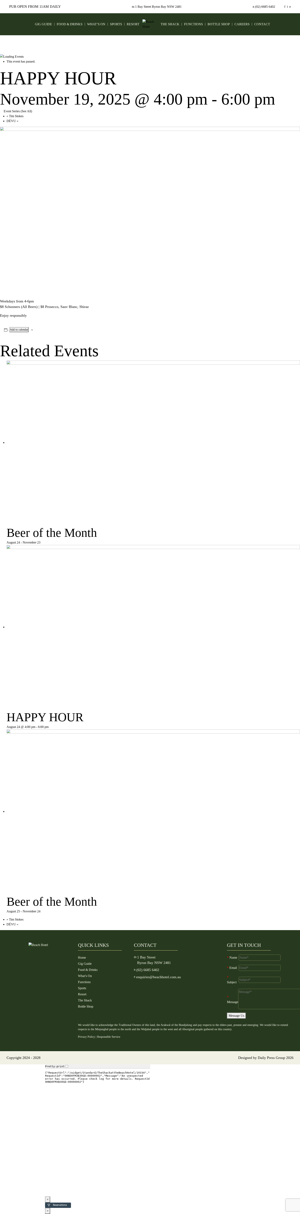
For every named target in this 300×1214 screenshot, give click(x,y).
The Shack (170, 24)
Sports (116, 24)
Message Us (236, 1015)
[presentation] (153, 442)
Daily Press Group (271, 1058)
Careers (242, 24)
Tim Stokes (15, 116)
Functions (193, 24)
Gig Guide (43, 24)
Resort (133, 24)
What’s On (85, 976)
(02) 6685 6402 (264, 6)
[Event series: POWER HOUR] (50, 727)
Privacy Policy (86, 1036)
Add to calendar (19, 329)
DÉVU (12, 121)
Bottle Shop (219, 24)
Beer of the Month (52, 532)
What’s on (96, 24)
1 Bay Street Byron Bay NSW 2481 (157, 6)
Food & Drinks (69, 24)
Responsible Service (108, 1036)
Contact (262, 24)
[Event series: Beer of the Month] (42, 542)
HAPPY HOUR (45, 717)
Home (82, 957)
